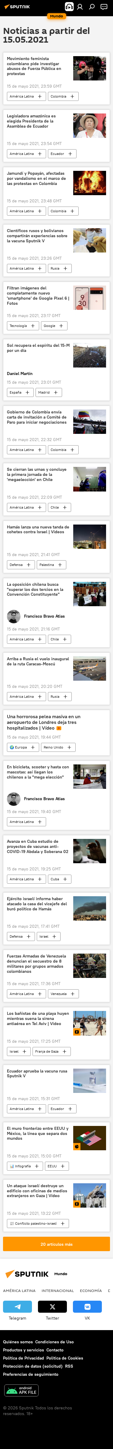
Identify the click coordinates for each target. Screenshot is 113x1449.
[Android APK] (21, 1391)
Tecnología (18, 325)
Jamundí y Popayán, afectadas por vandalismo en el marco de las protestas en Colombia (36, 178)
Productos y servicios (23, 1350)
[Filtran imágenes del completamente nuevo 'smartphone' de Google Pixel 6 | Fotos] (89, 298)
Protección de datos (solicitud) (33, 1366)
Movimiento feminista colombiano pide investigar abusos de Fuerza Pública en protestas (34, 66)
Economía (91, 1290)
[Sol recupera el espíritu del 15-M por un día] (89, 355)
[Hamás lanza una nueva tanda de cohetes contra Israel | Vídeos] (89, 537)
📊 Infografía (20, 1166)
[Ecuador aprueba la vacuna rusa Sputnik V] (89, 1081)
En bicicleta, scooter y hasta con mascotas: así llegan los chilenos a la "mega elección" (38, 772)
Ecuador (57, 153)
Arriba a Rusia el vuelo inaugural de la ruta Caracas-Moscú (38, 661)
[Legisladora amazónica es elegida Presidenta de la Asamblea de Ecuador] (89, 125)
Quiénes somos (18, 1342)
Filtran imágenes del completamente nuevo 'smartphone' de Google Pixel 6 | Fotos (38, 296)
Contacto (55, 1350)
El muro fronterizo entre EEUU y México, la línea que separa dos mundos (37, 1133)
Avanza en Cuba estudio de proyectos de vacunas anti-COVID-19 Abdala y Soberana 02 (37, 846)
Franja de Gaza (46, 1051)
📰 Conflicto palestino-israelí (33, 1223)
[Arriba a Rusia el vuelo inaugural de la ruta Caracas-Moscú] (89, 668)
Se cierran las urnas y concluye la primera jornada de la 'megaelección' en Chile (37, 474)
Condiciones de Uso (54, 1342)
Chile (55, 507)
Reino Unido (53, 747)
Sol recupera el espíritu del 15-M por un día (38, 348)
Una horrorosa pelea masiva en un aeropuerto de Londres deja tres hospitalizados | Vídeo (43, 722)
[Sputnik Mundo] (18, 9)
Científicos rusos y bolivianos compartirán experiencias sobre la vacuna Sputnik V (37, 236)
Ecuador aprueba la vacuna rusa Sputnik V (37, 1074)
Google (49, 325)
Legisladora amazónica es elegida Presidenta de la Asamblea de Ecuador (31, 121)
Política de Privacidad (23, 1358)
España (15, 392)
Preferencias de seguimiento (30, 1374)
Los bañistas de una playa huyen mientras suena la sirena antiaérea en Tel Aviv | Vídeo (38, 1018)
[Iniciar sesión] (80, 7)
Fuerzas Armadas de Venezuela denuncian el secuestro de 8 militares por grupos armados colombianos (36, 964)
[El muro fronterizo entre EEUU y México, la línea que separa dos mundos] (89, 1138)
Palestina (46, 564)
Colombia (58, 96)
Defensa (16, 564)
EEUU (52, 1166)
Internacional (58, 1290)
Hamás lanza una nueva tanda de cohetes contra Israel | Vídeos (38, 530)
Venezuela (59, 993)
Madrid (44, 392)
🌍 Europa (18, 747)
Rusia (55, 268)
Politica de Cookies (64, 1358)
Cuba (55, 879)
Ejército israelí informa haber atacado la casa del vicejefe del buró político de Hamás (37, 904)
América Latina (22, 96)
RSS (69, 1366)
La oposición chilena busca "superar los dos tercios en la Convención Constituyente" (35, 589)
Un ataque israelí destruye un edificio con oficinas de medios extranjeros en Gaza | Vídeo (37, 1191)
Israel (43, 936)
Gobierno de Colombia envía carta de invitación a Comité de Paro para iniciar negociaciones (37, 417)
